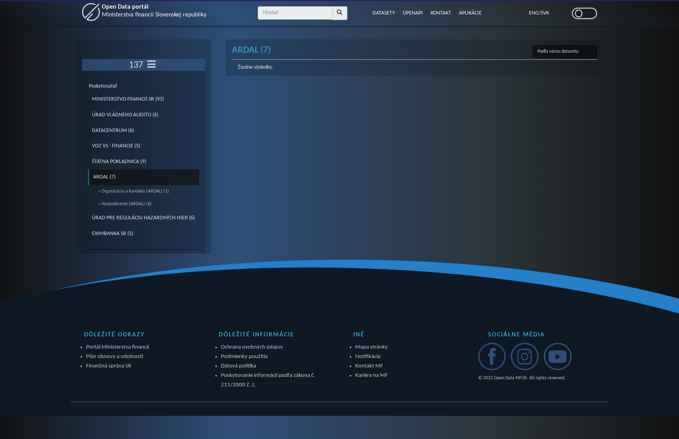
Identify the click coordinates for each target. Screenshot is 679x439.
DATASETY (384, 13)
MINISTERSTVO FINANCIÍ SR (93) (128, 99)
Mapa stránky (371, 347)
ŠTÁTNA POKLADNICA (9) (119, 161)
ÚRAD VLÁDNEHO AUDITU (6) (125, 115)
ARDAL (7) (104, 177)
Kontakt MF (369, 366)
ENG (534, 13)
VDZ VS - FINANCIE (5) (116, 146)
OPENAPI (413, 13)
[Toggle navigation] (151, 65)
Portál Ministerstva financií (117, 347)
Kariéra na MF (371, 375)
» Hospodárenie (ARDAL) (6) (125, 204)
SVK (545, 13)
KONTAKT (441, 13)
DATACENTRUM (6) (113, 130)
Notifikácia (367, 357)
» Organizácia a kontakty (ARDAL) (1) (133, 191)
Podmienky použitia (244, 357)
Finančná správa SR (108, 366)
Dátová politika (238, 366)
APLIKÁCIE (470, 13)
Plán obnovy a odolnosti (114, 357)
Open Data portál (154, 11)
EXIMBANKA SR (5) (112, 233)
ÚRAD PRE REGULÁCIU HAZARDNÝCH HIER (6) (143, 217)
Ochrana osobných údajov (252, 347)
